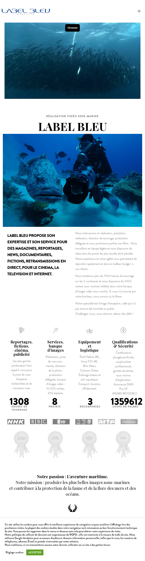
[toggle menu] (139, 11)
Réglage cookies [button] (14, 552)
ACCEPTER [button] (35, 552)
